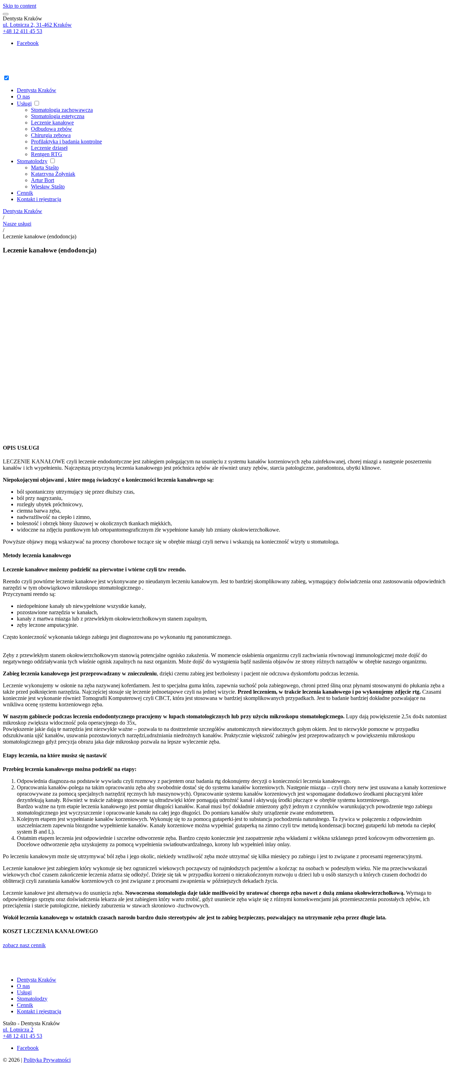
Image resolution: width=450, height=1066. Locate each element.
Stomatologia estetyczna (57, 116)
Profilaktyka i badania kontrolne (66, 142)
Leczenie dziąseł (49, 148)
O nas (23, 96)
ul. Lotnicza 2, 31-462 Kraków (37, 25)
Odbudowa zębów (51, 129)
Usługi (24, 104)
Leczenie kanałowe (52, 123)
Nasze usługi (17, 224)
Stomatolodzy (32, 161)
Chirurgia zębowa (51, 135)
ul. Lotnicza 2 (18, 1030)
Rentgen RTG (46, 154)
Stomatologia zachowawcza (62, 110)
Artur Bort (42, 180)
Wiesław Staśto (48, 187)
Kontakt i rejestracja (39, 199)
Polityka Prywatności (47, 1060)
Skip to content (19, 6)
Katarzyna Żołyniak (53, 174)
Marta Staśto (45, 168)
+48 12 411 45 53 (22, 31)
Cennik (25, 193)
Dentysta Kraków (36, 90)
